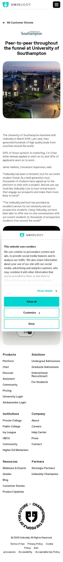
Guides (7, 474)
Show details (45, 291)
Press (35, 438)
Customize (29, 312)
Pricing (7, 390)
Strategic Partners (43, 468)
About (35, 420)
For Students (40, 382)
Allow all (32, 301)
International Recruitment (40, 374)
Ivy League (9, 432)
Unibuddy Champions (45, 474)
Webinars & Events (14, 468)
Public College (11, 426)
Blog (5, 479)
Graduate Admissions (45, 367)
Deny (32, 323)
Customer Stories (14, 485)
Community (10, 384)
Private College (12, 420)
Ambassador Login (14, 402)
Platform (8, 361)
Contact (37, 444)
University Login (13, 396)
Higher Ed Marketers (15, 450)
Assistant (9, 378)
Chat (6, 367)
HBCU (6, 438)
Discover (8, 372)
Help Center (39, 432)
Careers (36, 426)
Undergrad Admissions (46, 361)
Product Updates (13, 491)
